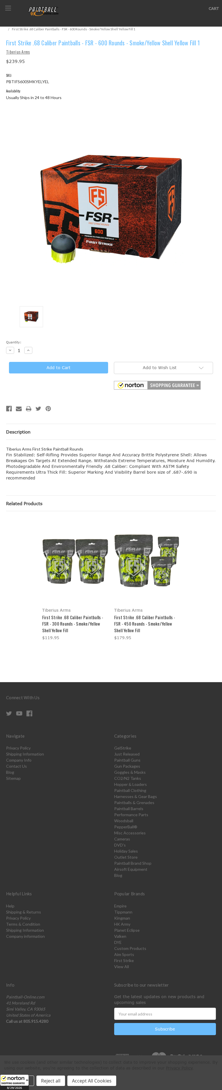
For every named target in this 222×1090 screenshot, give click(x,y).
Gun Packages (127, 766)
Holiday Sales (126, 851)
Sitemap (13, 778)
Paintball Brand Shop (132, 863)
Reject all (50, 1081)
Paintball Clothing (130, 790)
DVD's (120, 844)
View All (121, 966)
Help (10, 905)
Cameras (122, 838)
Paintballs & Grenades (134, 802)
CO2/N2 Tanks (127, 778)
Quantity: (13, 342)
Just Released (127, 754)
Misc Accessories (130, 832)
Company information (25, 936)
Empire (120, 905)
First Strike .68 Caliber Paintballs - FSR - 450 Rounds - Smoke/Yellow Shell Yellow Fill (144, 623)
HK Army (122, 924)
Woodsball (123, 820)
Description (18, 431)
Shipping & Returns (23, 911)
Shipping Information (25, 754)
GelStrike (122, 747)
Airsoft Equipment (130, 869)
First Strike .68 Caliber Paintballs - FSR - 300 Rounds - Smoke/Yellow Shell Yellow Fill (72, 623)
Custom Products (130, 948)
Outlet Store (126, 857)
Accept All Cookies (92, 1081)
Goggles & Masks (130, 772)
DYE (118, 942)
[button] (14, 1082)
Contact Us (16, 766)
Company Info (19, 760)
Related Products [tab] (24, 503)
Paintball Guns (127, 760)
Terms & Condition (23, 924)
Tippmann (123, 911)
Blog (10, 772)
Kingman (122, 918)
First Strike (124, 960)
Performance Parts (131, 814)
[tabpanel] (75, 580)
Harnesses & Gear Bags (135, 796)
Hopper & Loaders (130, 784)
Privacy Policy (18, 747)
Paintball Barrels (128, 808)
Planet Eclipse (127, 930)
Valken (120, 936)
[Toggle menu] (8, 8)
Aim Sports (124, 954)
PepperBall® (125, 826)
